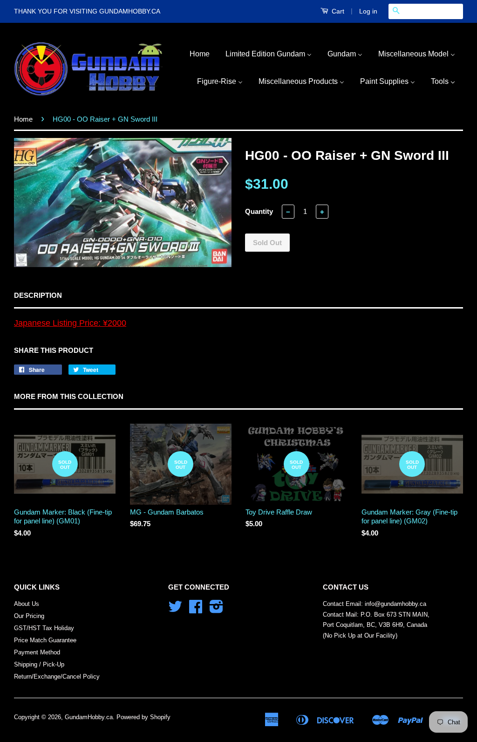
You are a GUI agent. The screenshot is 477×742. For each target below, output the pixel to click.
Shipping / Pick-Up (39, 664)
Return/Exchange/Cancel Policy (57, 676)
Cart (337, 11)
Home (23, 119)
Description (38, 295)
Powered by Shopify (143, 717)
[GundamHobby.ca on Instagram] (216, 609)
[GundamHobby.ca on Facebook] (196, 609)
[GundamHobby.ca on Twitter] (175, 609)
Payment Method (37, 652)
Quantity (259, 211)
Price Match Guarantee (45, 640)
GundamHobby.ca (89, 717)
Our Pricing (29, 615)
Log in (368, 11)
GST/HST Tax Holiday (44, 628)
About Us (26, 603)
